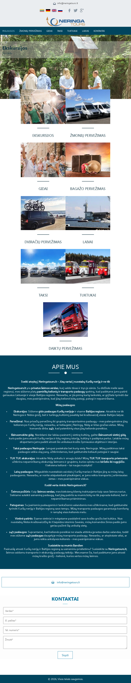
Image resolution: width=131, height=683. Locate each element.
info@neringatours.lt (67, 3)
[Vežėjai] (65, 25)
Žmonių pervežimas (30, 30)
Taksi (59, 30)
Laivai (85, 30)
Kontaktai (99, 30)
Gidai (49, 30)
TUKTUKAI (72, 30)
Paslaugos (8, 30)
